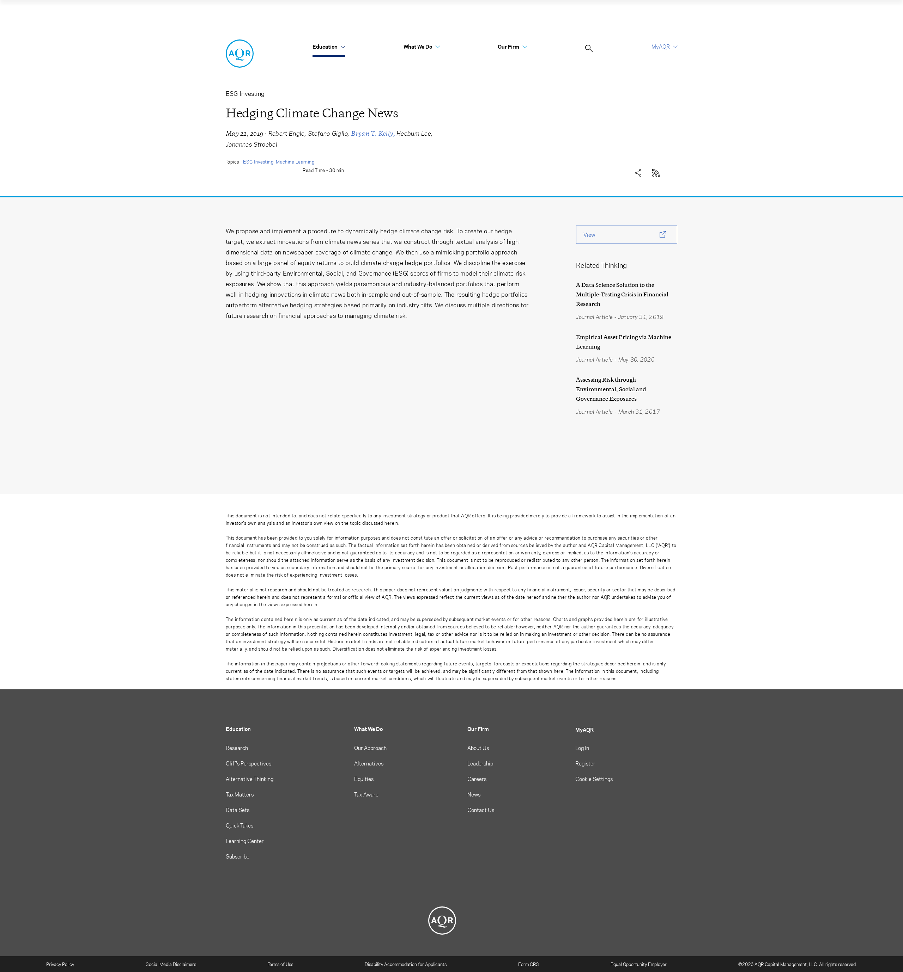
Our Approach (370, 747)
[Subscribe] (656, 171)
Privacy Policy (60, 964)
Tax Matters (240, 794)
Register (585, 763)
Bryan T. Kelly (372, 133)
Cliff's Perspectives (248, 763)
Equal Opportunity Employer (639, 964)
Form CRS (528, 964)
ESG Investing (258, 162)
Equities (364, 778)
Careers (476, 778)
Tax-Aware (366, 794)
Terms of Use (280, 964)
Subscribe (237, 856)
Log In (582, 747)
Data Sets (237, 809)
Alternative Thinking (249, 778)
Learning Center (245, 840)
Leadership (480, 763)
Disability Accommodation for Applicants (406, 964)
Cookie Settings (594, 778)
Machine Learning (295, 162)
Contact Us (480, 809)
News (473, 794)
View (589, 234)
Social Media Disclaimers (171, 964)
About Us (478, 747)
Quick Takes (239, 825)
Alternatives (368, 763)
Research (237, 747)
